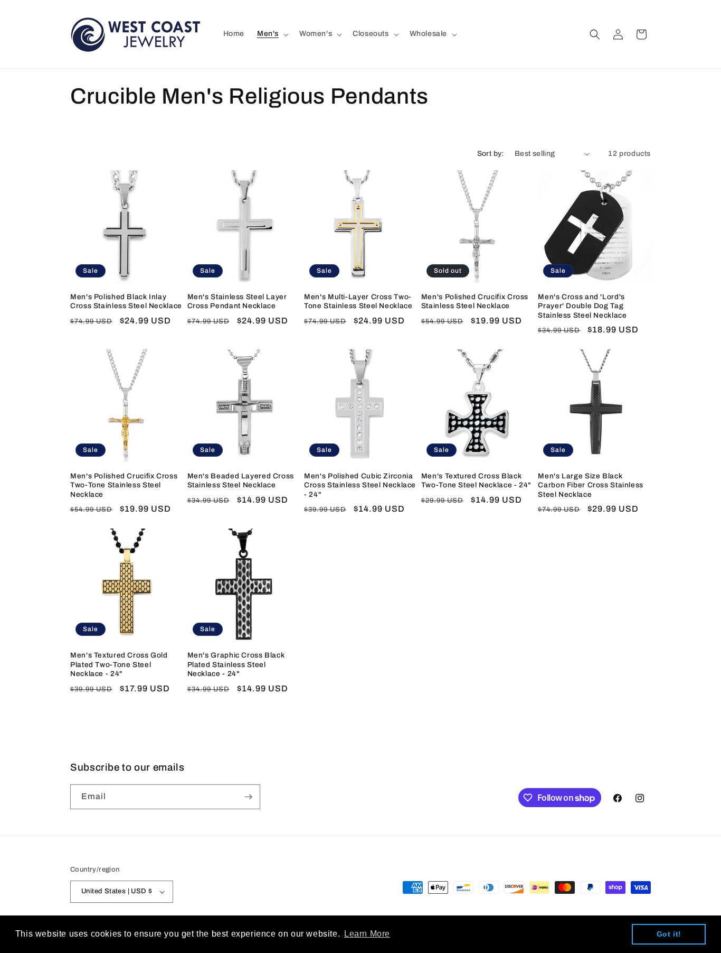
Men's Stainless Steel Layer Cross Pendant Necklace (237, 301)
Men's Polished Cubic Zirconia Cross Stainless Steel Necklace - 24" (360, 485)
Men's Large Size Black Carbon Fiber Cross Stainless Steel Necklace (590, 485)
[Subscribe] (248, 796)
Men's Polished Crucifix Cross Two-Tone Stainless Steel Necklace (123, 485)
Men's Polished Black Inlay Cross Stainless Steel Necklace (126, 301)
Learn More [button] (367, 933)
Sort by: (490, 154)
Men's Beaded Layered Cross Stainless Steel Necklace (240, 480)
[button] (272, 34)
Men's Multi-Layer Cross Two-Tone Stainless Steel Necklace (358, 301)
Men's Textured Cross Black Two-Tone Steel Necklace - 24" (476, 480)
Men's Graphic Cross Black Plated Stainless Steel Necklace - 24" (236, 664)
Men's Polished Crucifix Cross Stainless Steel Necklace (474, 301)
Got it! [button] (669, 934)
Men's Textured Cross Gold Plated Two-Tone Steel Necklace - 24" (119, 664)
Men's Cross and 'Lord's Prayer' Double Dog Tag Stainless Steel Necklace (582, 306)
